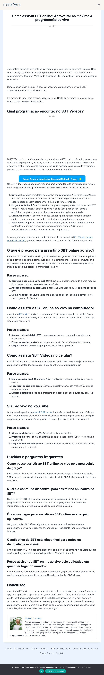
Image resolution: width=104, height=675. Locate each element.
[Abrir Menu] (98, 5)
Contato (60, 653)
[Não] (101, 669)
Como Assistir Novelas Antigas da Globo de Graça (52, 179)
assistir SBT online (42, 412)
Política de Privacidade (17, 648)
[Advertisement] (52, 47)
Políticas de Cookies (60, 648)
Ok (41, 671)
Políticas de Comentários (85, 648)
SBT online (23, 314)
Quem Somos (47, 653)
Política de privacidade (55, 671)
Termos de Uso (39, 648)
